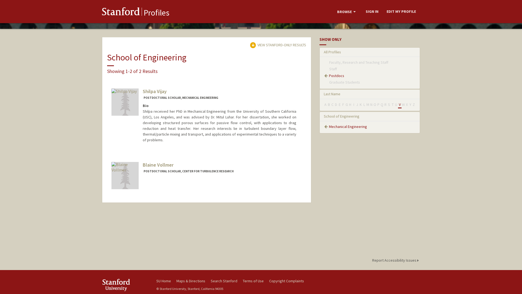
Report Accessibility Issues (394, 260)
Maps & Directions (190, 280)
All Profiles (332, 52)
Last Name (332, 93)
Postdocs (336, 75)
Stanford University (125, 285)
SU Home (163, 280)
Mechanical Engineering (348, 126)
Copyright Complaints (286, 280)
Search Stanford (224, 280)
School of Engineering (341, 116)
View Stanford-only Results (281, 44)
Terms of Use (253, 280)
